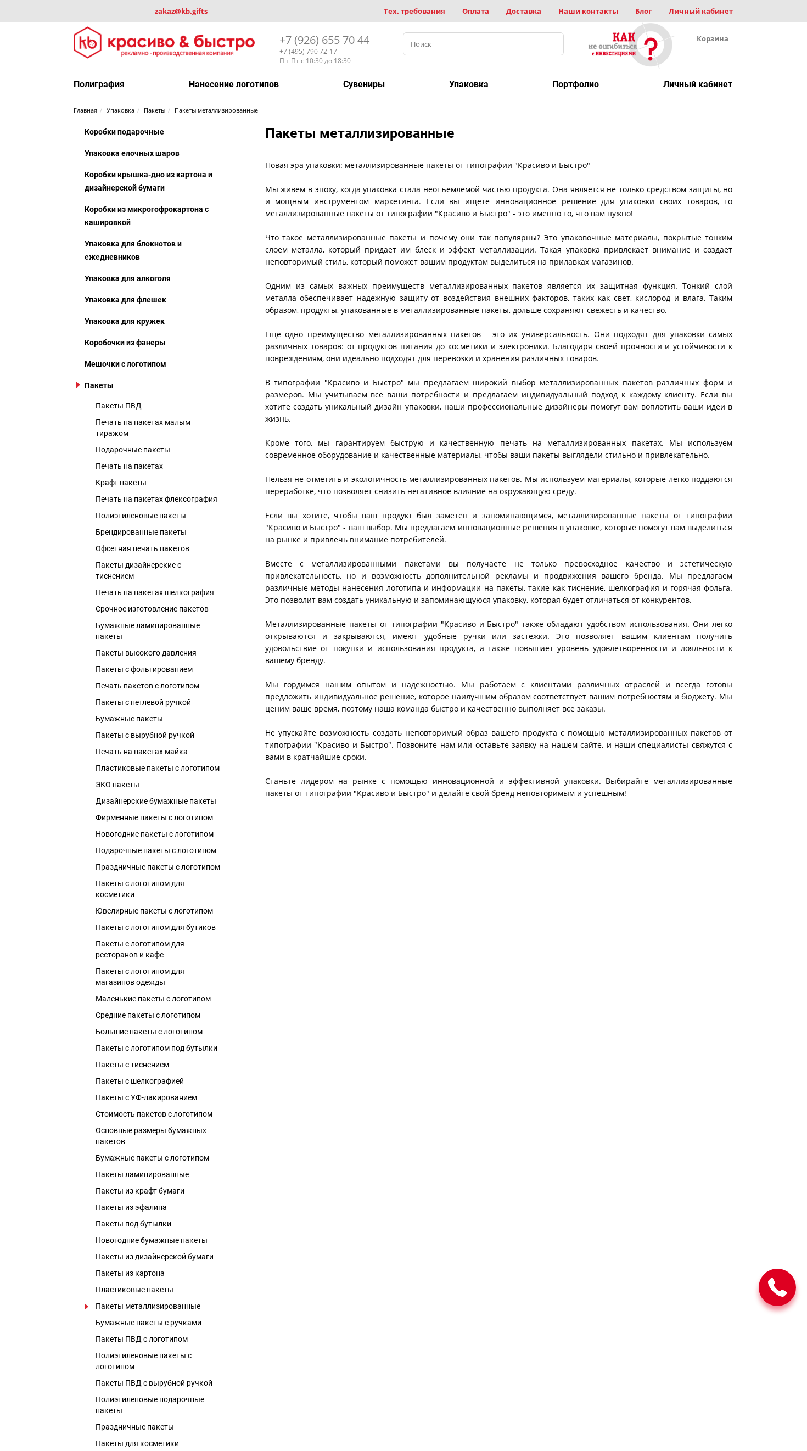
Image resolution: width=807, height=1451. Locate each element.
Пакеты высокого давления (146, 652)
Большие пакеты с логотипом (149, 1031)
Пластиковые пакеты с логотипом (158, 768)
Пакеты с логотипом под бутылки (156, 1048)
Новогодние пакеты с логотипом (155, 834)
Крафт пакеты (121, 482)
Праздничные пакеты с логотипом (158, 866)
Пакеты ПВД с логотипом (142, 1339)
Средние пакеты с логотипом (148, 1015)
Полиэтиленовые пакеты (141, 515)
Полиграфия (99, 84)
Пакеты (99, 385)
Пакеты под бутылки (133, 1223)
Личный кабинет (701, 11)
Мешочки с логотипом (125, 364)
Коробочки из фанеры (125, 342)
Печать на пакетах (129, 466)
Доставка (523, 11)
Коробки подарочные (124, 131)
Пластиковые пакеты (134, 1289)
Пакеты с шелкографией (140, 1081)
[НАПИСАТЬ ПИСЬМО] (777, 1287)
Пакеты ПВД (119, 405)
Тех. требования (414, 11)
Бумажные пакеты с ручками (148, 1322)
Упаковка (469, 84)
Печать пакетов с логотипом (147, 685)
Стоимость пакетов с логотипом (154, 1114)
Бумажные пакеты (129, 718)
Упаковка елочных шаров (132, 153)
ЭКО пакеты (117, 784)
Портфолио (575, 84)
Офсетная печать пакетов (142, 548)
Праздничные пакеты (135, 1426)
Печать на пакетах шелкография (155, 592)
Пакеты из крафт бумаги (140, 1190)
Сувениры (364, 84)
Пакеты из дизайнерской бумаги (155, 1256)
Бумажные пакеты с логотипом (152, 1157)
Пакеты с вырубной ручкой (145, 735)
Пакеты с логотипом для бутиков (156, 927)
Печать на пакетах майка (142, 751)
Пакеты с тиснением (132, 1064)
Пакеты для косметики (137, 1443)
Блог (643, 11)
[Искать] (552, 43)
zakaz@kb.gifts (181, 11)
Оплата (475, 11)
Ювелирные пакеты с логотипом (154, 910)
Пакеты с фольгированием (144, 669)
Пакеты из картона (130, 1273)
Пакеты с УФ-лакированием (146, 1097)
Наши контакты (588, 11)
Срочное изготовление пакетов (152, 608)
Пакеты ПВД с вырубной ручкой (154, 1383)
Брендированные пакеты (141, 532)
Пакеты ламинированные (142, 1174)
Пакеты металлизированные (148, 1306)
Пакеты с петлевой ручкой (143, 702)
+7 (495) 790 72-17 (308, 51)
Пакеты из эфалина (131, 1207)
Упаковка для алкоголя (128, 278)
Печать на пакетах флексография (156, 499)
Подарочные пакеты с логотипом (156, 850)
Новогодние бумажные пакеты (152, 1240)
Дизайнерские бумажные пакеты (156, 801)
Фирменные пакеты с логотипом (154, 817)
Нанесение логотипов (234, 84)
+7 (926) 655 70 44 (324, 39)
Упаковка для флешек (125, 299)
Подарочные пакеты (133, 449)
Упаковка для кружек (125, 321)
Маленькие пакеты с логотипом (153, 998)
